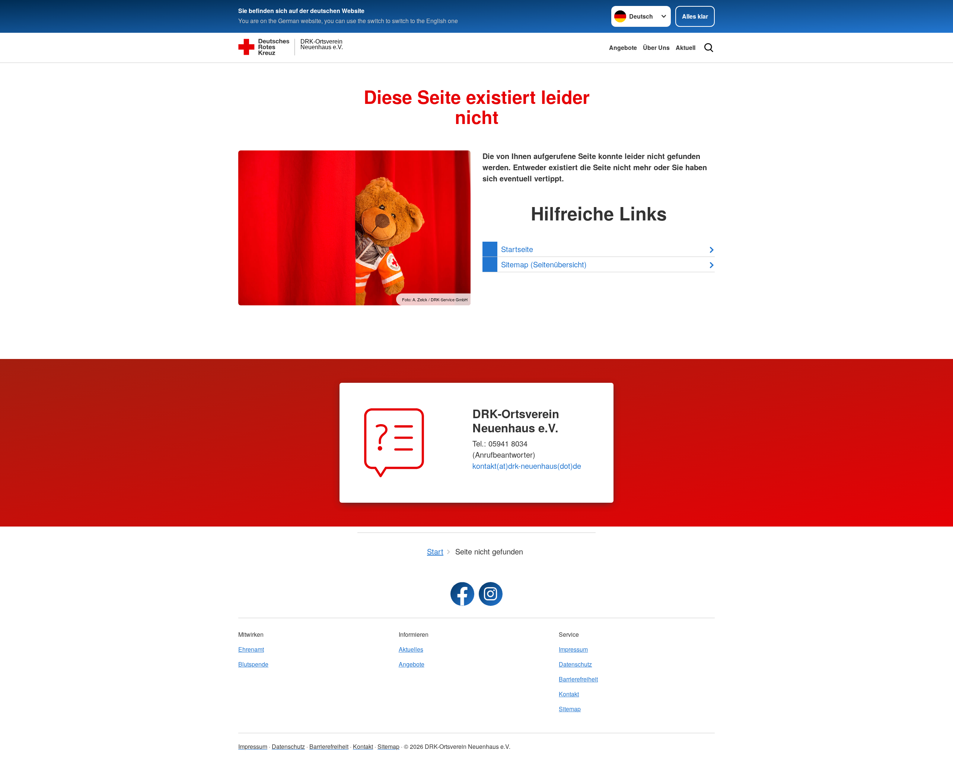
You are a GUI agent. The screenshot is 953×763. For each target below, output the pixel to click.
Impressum (573, 649)
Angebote (623, 47)
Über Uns (656, 47)
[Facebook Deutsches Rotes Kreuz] (462, 594)
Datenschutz (575, 664)
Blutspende (253, 664)
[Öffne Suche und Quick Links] (709, 48)
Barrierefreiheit (578, 679)
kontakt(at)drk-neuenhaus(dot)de (526, 465)
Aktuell (685, 47)
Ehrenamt (251, 649)
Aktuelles (411, 649)
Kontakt (569, 694)
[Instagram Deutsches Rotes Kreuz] (491, 594)
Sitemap (570, 709)
